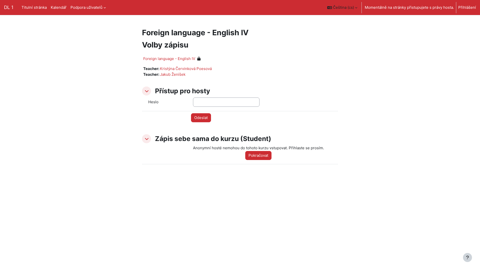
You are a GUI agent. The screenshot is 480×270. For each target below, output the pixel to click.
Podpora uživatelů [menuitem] (86, 7)
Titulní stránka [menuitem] (34, 7)
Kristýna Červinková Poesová (186, 68)
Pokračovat (258, 155)
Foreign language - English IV (169, 58)
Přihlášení (467, 7)
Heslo (153, 102)
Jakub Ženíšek (173, 74)
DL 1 (9, 7)
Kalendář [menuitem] (58, 7)
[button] (342, 7)
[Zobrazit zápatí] (467, 257)
